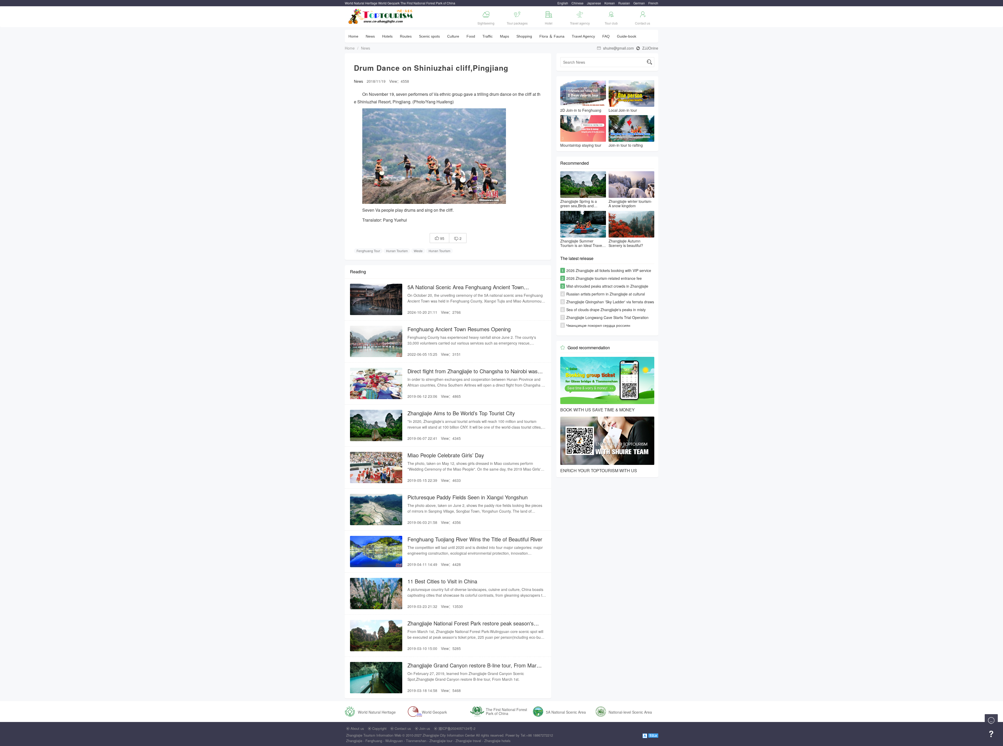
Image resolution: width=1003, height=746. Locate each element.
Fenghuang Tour (368, 250)
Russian (624, 3)
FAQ (606, 36)
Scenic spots (429, 36)
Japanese (594, 3)
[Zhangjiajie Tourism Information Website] (381, 16)
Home (353, 36)
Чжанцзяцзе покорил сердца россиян (598, 325)
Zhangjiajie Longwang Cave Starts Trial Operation (607, 317)
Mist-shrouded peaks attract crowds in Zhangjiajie (607, 286)
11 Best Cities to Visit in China (442, 581)
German (639, 3)
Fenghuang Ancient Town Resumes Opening (459, 329)
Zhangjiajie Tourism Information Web (373, 735)
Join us (424, 728)
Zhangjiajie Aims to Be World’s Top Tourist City (461, 413)
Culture (453, 36)
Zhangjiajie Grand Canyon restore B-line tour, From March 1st (474, 668)
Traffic (487, 36)
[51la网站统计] (645, 735)
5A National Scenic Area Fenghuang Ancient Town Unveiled (465, 290)
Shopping (524, 36)
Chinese (578, 3)
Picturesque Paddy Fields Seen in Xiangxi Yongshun (467, 497)
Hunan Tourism (397, 250)
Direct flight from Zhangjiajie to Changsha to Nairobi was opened (472, 374)
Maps (504, 36)
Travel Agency (583, 36)
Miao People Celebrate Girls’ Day (445, 455)
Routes (406, 36)
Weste (418, 250)
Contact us (403, 728)
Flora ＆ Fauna (551, 36)
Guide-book (626, 36)
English (562, 3)
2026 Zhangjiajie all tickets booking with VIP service (608, 270)
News (370, 36)
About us (357, 728)
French (653, 3)
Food (470, 36)
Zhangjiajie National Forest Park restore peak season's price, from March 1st (470, 626)
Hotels (387, 36)
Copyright (379, 728)
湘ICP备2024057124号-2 (456, 728)
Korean (609, 3)
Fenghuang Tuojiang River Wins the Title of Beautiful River (474, 539)
